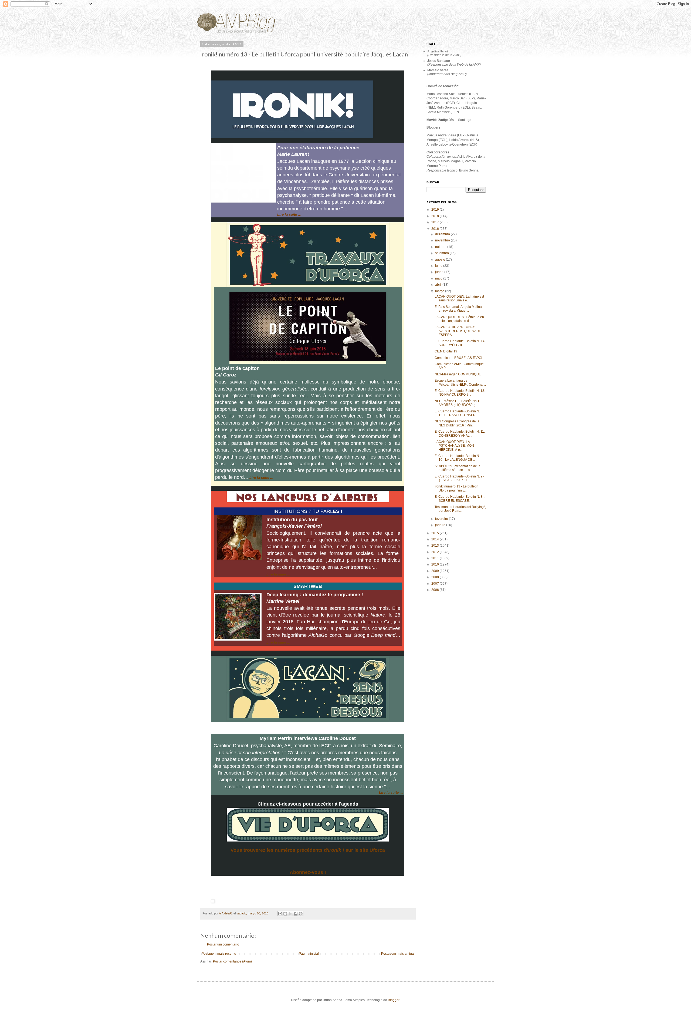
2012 (435, 552)
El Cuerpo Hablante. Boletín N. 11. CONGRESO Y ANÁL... (460, 433)
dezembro (443, 234)
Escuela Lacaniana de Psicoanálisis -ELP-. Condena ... (460, 382)
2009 (435, 571)
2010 (435, 564)
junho (439, 272)
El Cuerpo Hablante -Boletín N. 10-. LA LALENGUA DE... (457, 458)
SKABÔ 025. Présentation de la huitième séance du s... (457, 468)
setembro (442, 253)
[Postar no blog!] (285, 913)
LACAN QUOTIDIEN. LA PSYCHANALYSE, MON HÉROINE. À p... (454, 446)
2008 (435, 577)
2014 (435, 539)
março (440, 291)
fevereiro (442, 519)
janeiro (440, 525)
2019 (435, 209)
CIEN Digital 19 (446, 351)
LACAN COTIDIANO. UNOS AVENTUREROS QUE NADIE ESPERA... (458, 331)
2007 (435, 583)
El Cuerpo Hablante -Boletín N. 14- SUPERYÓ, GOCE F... (460, 343)
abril (438, 285)
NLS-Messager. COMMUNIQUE (458, 374)
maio (439, 278)
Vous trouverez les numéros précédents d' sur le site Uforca (308, 850)
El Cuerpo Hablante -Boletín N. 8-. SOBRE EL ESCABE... (460, 498)
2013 (435, 545)
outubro (441, 247)
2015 (435, 533)
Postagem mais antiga (397, 953)
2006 (435, 590)
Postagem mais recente (219, 953)
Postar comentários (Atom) (232, 961)
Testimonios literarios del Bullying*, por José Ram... (460, 509)
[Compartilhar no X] (290, 913)
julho (439, 266)
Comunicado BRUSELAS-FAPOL (459, 358)
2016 (435, 229)
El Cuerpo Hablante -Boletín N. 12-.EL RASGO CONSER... (457, 413)
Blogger (393, 1000)
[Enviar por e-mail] (280, 913)
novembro (443, 240)
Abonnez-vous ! (308, 872)
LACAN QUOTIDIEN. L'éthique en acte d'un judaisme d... (459, 319)
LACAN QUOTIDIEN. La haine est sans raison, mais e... (459, 298)
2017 (435, 222)
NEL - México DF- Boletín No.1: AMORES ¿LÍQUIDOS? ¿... (457, 403)
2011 (435, 558)
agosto (440, 259)
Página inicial (309, 953)
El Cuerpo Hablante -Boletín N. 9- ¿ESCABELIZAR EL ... (459, 478)
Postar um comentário (223, 944)
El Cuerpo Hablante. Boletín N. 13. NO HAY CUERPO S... (460, 392)
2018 (435, 216)
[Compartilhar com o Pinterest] (300, 913)
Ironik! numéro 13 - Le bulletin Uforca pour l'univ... (456, 488)
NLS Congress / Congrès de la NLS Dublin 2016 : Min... (457, 423)
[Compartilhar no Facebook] (295, 913)
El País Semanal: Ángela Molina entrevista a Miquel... (458, 308)
